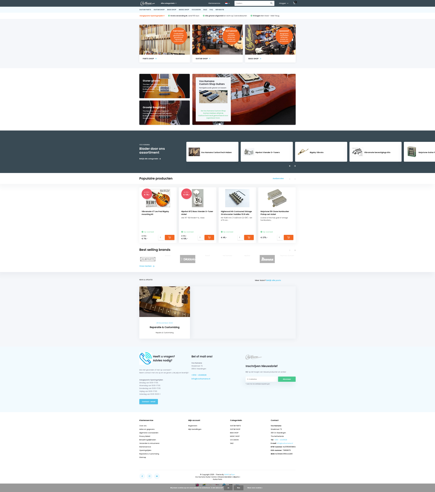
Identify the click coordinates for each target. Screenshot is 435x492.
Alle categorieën (168, 3)
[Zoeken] (271, 3)
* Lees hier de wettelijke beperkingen (258, 384)
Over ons (142, 426)
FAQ (211, 9)
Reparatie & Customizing (149, 454)
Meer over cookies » (255, 488)
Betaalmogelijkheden (147, 440)
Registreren (192, 426)
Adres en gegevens (147, 429)
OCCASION (196, 9)
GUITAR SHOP (159, 9)
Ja (228, 488)
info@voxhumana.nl (200, 378)
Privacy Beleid (144, 436)
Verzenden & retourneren (149, 443)
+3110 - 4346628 (198, 375)
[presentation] (290, 166)
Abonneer (287, 379)
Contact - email (148, 401)
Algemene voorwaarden (148, 433)
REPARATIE (220, 9)
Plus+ (233, 474)
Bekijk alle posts (273, 280)
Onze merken (145, 266)
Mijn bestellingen (194, 429)
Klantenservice (214, 3)
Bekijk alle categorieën (149, 159)
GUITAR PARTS (145, 9)
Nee (238, 488)
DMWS (226, 474)
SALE (205, 9)
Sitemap (142, 457)
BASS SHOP (171, 9)
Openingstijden (145, 450)
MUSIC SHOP (184, 9)
